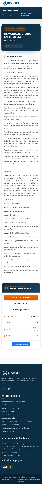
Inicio (2, 15)
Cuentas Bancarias (8, 431)
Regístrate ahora (22, 303)
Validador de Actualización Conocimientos (16, 421)
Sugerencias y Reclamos (10, 425)
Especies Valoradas (8, 418)
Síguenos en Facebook (21, 344)
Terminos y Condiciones (10, 408)
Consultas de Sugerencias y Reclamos (15, 428)
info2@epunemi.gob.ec (12, 455)
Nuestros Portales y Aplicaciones (13, 402)
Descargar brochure (22, 310)
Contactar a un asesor (22, 297)
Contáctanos (6, 405)
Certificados (5, 415)
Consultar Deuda (7, 411)
